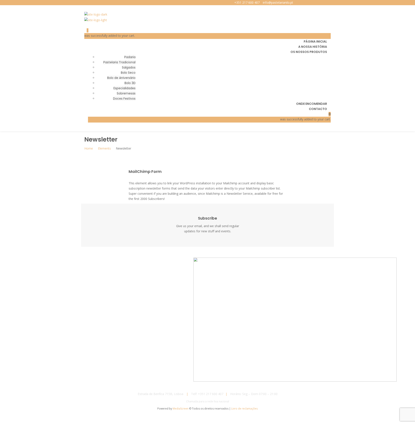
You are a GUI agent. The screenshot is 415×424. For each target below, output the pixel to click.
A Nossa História (312, 47)
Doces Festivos (124, 98)
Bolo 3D (130, 83)
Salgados (129, 67)
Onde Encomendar (311, 104)
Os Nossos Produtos (308, 52)
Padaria (130, 57)
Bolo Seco (128, 72)
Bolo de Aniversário (121, 78)
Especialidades (124, 88)
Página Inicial (315, 41)
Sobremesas (126, 93)
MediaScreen (181, 408)
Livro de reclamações (244, 408)
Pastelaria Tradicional (119, 62)
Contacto (318, 109)
